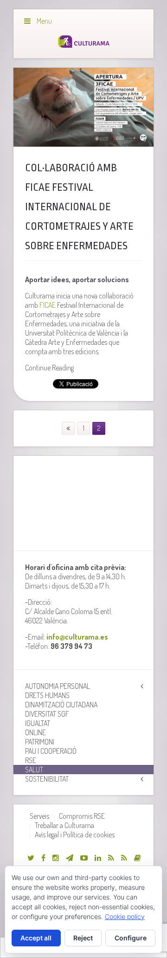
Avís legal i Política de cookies (75, 834)
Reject (83, 938)
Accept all (35, 938)
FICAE (47, 305)
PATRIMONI (39, 741)
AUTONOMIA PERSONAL (57, 686)
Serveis (39, 816)
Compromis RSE (82, 816)
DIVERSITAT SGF (47, 713)
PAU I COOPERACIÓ (51, 751)
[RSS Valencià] (111, 857)
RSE (30, 760)
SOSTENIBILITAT (47, 778)
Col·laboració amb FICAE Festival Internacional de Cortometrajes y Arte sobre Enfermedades (79, 207)
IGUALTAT (37, 723)
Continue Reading (49, 367)
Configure (131, 938)
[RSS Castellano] (124, 857)
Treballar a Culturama (64, 825)
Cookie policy (125, 916)
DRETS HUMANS (47, 695)
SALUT (34, 769)
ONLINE (35, 732)
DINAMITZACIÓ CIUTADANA (61, 704)
